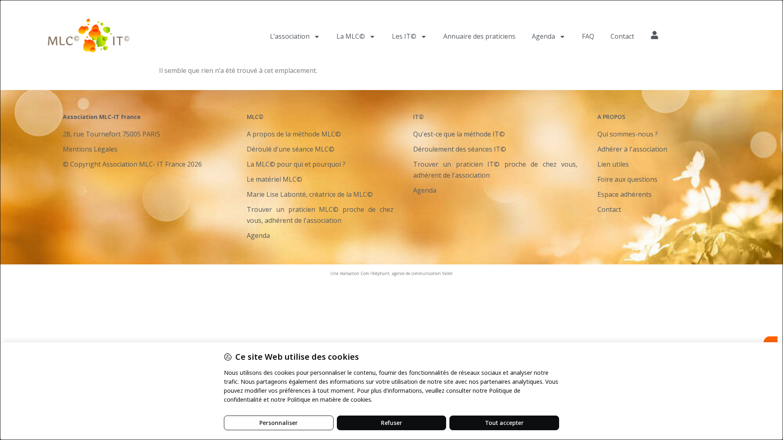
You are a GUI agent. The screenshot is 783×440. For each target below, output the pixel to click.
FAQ (588, 36)
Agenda (543, 36)
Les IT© (404, 36)
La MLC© (350, 36)
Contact (622, 36)
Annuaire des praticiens (479, 36)
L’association (290, 36)
